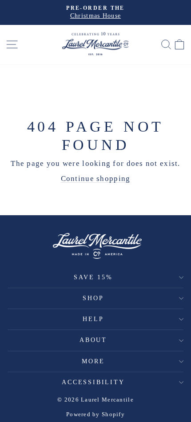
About (93, 340)
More (93, 361)
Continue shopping (96, 178)
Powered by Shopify (95, 414)
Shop (93, 298)
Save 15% (93, 277)
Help (93, 319)
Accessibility (93, 382)
